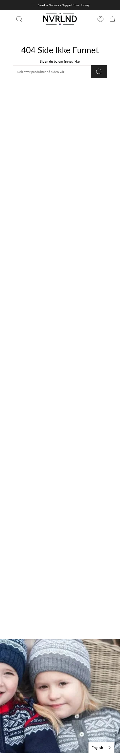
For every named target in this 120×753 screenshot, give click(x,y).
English (97, 747)
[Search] (99, 71)
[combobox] (101, 747)
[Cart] (112, 19)
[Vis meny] (7, 19)
